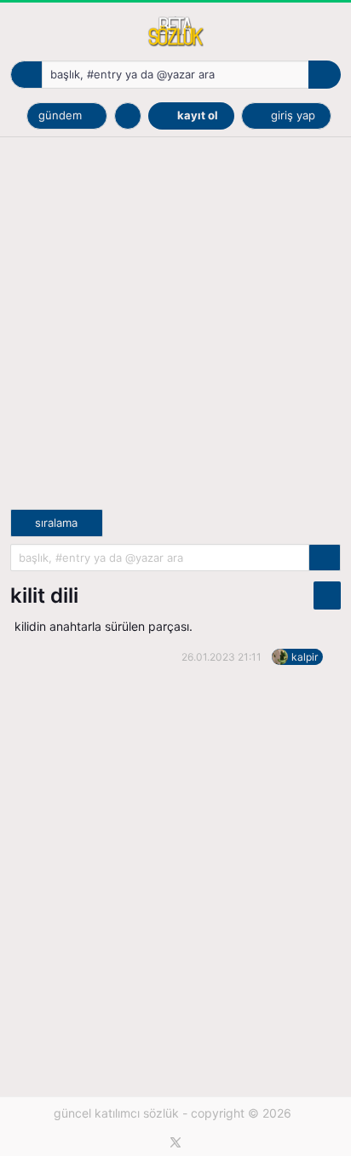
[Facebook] (150, 1142)
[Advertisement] (175, 333)
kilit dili (44, 595)
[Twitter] (175, 1142)
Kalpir (304, 656)
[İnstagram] (201, 1142)
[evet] (324, 558)
